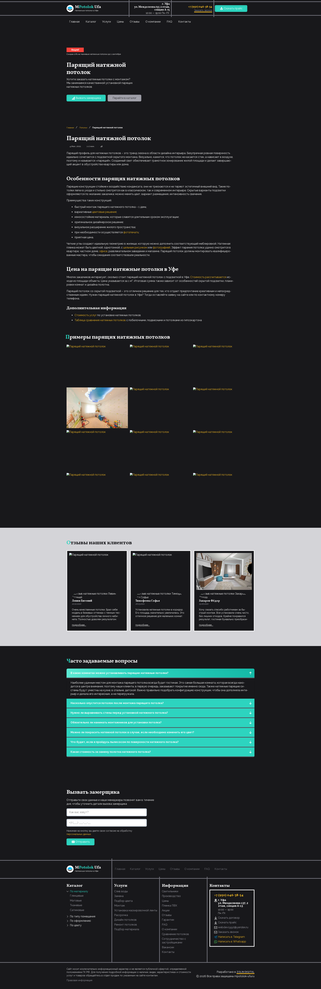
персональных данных (79, 834)
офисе (103, 251)
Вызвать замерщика (88, 98)
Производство (171, 896)
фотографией (161, 247)
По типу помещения (82, 916)
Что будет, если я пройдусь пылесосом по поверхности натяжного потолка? (125, 742)
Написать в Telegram (231, 936)
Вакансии (168, 947)
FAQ (169, 21)
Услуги (106, 21)
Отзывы (134, 21)
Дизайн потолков (125, 919)
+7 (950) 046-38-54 (200, 7)
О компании (153, 21)
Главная (74, 21)
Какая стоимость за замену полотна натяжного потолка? (111, 751)
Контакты (184, 21)
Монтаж (119, 905)
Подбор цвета (123, 900)
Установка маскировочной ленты (135, 910)
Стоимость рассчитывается (208, 277)
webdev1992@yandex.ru (233, 927)
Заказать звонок (203, 10)
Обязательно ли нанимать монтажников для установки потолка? (116, 722)
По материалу (79, 891)
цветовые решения (104, 212)
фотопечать (131, 232)
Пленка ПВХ (169, 905)
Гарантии (168, 919)
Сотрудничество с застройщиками (174, 940)
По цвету (76, 925)
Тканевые (76, 905)
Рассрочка (121, 915)
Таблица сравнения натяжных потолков (100, 320)
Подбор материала (126, 929)
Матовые (76, 900)
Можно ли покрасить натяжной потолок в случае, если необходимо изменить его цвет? (132, 732)
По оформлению (80, 920)
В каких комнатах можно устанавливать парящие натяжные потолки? (119, 673)
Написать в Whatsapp (232, 941)
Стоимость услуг (85, 315)
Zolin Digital (245, 971)
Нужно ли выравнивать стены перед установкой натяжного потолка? (119, 712)
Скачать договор (229, 917)
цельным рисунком (135, 247)
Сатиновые (77, 910)
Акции (166, 910)
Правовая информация (79, 980)
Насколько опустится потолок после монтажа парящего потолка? (117, 703)
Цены (120, 21)
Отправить (83, 841)
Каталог (91, 21)
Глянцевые (76, 895)
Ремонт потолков (125, 924)
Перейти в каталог (124, 98)
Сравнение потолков (175, 934)
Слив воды (121, 891)
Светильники (170, 891)
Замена (119, 896)
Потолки (83, 127)
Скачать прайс (233, 8)
